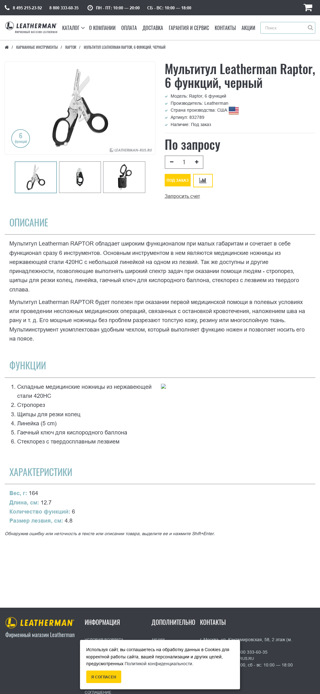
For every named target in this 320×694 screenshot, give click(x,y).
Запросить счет (182, 196)
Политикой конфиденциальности (158, 663)
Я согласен (103, 677)
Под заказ (178, 180)
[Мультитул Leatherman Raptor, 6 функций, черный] (36, 177)
